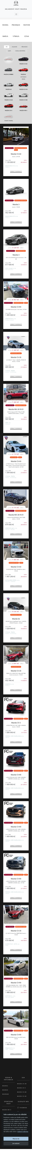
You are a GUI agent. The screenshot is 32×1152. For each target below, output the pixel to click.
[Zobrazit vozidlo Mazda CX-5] (16, 706)
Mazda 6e (16, 619)
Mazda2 (5, 1086)
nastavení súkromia (22, 1131)
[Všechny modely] (8, 58)
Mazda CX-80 (16, 307)
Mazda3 (5, 1090)
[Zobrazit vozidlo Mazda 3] (16, 188)
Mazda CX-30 (16, 357)
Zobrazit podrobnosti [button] (16, 171)
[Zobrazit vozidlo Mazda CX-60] (16, 136)
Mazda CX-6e (22, 1096)
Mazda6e (5, 1094)
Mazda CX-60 (16, 154)
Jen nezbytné (16, 1143)
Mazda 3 (16, 204)
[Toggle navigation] (16, 14)
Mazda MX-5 (6, 1109)
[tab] (5, 25)
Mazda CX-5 (16, 723)
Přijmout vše (16, 1138)
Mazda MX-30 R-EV (16, 409)
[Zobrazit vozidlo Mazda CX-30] (16, 914)
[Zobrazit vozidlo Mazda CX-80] (16, 758)
